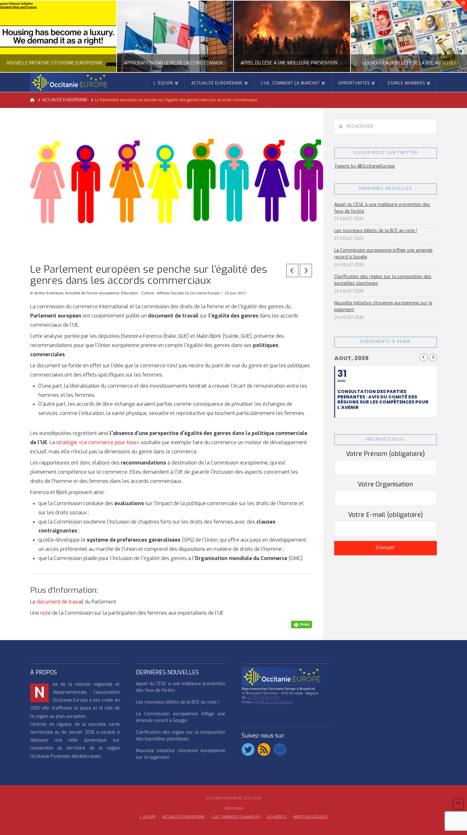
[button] (461, 6)
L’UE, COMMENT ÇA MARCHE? (236, 817)
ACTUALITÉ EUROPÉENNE (183, 817)
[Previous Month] (424, 357)
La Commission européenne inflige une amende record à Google (383, 253)
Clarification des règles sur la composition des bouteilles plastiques (382, 280)
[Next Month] (433, 357)
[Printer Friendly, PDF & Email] (301, 624)
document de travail (60, 601)
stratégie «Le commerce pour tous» (98, 442)
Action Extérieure (48, 293)
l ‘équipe (147, 817)
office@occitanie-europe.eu (273, 702)
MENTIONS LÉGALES (310, 817)
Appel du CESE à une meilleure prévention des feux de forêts (382, 208)
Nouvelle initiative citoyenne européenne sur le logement (383, 306)
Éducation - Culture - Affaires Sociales (152, 293)
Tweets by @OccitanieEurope (364, 166)
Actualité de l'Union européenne (92, 293)
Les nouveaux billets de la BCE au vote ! (375, 231)
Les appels (277, 817)
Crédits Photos (233, 808)
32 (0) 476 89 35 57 (263, 698)
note (45, 613)
